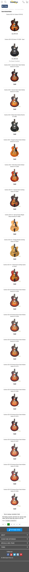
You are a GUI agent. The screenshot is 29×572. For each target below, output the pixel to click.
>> (19, 524)
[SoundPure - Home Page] (14, 2)
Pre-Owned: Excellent (14, 61)
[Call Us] (23, 3)
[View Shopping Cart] (27, 3)
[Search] (5, 3)
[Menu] (2, 3)
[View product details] (14, 31)
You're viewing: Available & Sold (12, 514)
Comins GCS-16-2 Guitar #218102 (14, 14)
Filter (5, 6)
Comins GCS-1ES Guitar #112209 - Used (14, 39)
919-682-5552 (15, 530)
